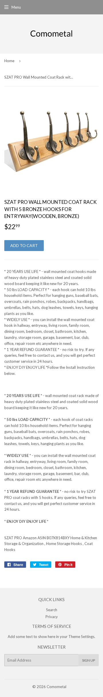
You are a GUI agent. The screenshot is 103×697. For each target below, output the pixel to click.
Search (51, 609)
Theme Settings (81, 636)
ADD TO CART (24, 245)
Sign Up (88, 660)
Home (9, 60)
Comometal (56, 686)
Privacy (51, 616)
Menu (16, 7)
